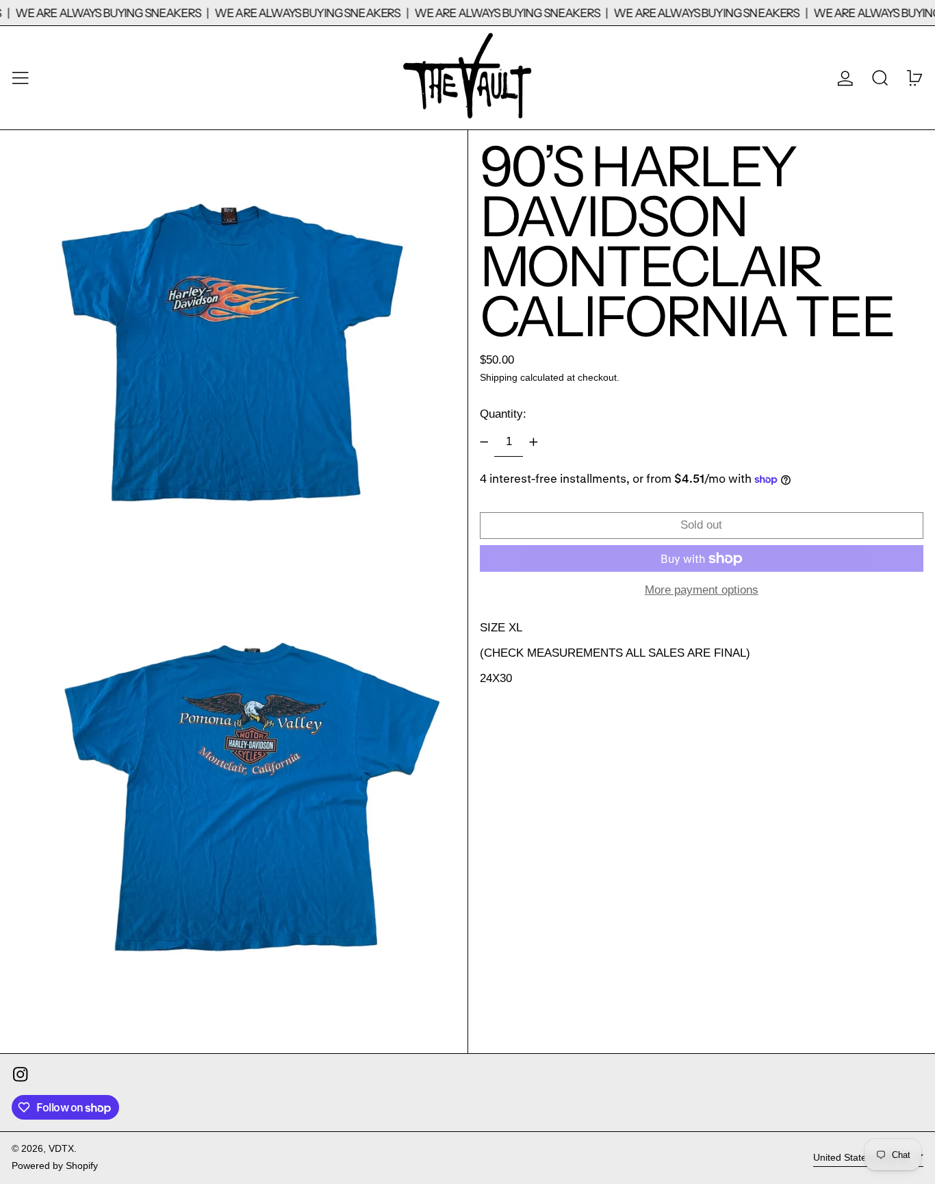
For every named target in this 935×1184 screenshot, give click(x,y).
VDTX (61, 1149)
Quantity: (503, 413)
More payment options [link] (701, 589)
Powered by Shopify (55, 1166)
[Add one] (533, 442)
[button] (880, 77)
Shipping (498, 378)
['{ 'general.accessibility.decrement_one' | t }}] (484, 442)
